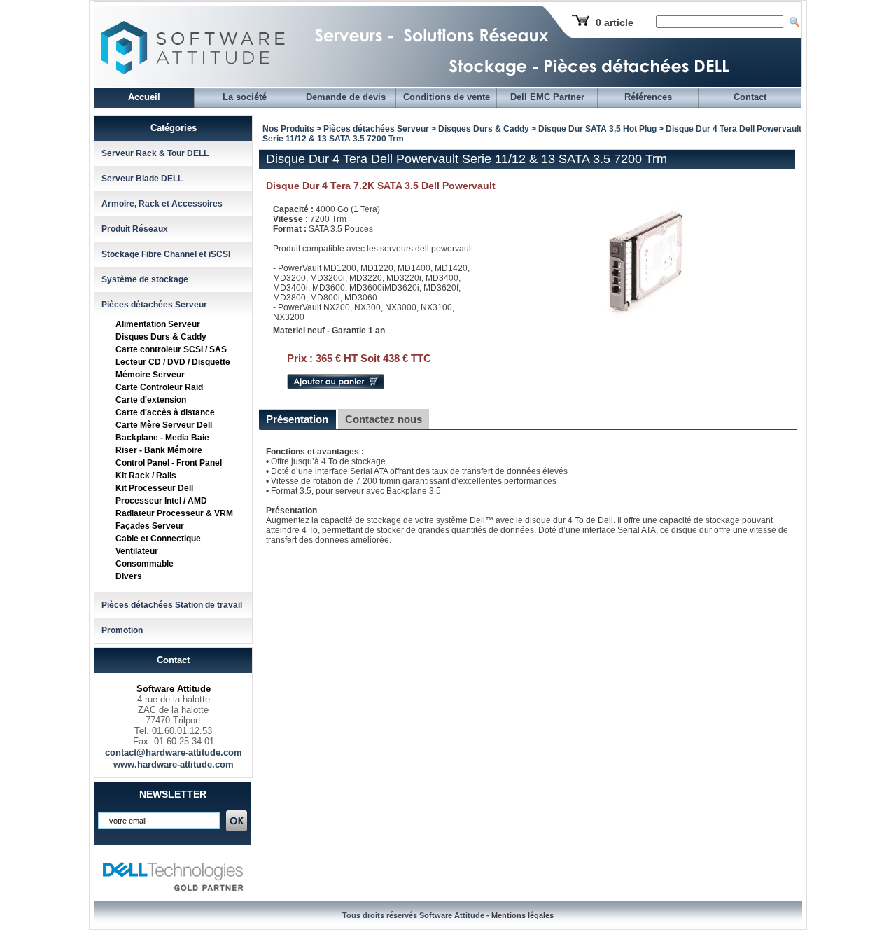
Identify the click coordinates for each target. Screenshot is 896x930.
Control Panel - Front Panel (168, 463)
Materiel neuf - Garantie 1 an (329, 330)
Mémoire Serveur (150, 375)
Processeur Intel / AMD (161, 501)
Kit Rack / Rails (145, 475)
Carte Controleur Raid (159, 387)
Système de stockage (145, 279)
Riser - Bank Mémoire (158, 450)
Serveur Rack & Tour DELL (155, 153)
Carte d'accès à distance (165, 412)
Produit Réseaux (135, 229)
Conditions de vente (446, 97)
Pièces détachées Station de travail (172, 605)
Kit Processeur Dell (154, 488)
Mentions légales (522, 915)
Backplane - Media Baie (162, 438)
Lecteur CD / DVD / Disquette (172, 362)
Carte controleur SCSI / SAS (171, 349)
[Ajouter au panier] (335, 386)
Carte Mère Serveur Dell (163, 425)
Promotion (122, 630)
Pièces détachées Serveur (154, 305)
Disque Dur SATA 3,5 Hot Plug (597, 129)
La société (245, 97)
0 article (615, 22)
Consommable (144, 564)
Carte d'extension (150, 400)
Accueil (144, 97)
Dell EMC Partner (547, 97)
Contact (750, 97)
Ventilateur (136, 551)
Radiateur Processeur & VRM (174, 513)
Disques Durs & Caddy (160, 337)
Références (648, 97)
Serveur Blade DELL (142, 178)
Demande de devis (346, 97)
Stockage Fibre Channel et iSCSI (166, 254)
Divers (128, 576)
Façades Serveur (149, 526)
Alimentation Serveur (157, 324)
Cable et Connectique (158, 538)
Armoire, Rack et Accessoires (162, 204)
